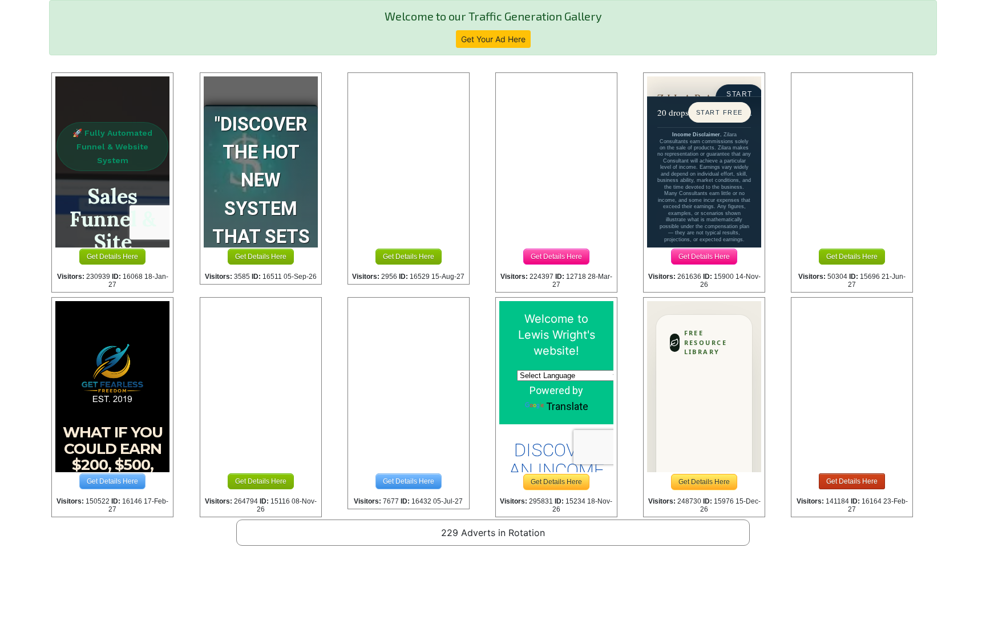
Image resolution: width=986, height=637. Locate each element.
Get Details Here (112, 257)
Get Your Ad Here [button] (493, 39)
